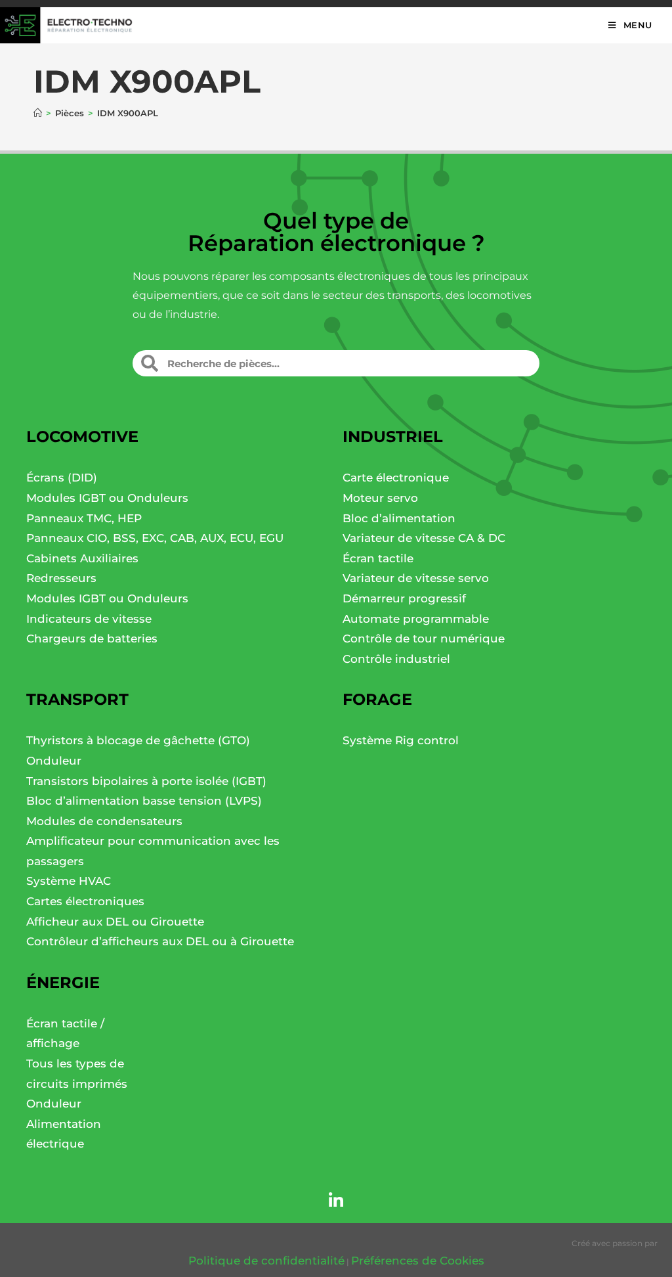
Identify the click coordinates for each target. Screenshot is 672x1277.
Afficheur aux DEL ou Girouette (115, 921)
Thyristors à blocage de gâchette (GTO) (138, 740)
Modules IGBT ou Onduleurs (107, 497)
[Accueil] (37, 113)
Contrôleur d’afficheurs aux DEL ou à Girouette (160, 941)
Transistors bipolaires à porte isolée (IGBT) (146, 781)
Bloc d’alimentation (399, 518)
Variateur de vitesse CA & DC (424, 538)
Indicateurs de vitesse (89, 618)
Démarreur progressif (404, 598)
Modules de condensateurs (104, 821)
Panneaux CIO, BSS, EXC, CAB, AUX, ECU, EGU (155, 538)
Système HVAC (68, 880)
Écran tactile (378, 558)
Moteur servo (380, 497)
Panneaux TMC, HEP (84, 518)
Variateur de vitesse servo (416, 578)
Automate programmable (416, 618)
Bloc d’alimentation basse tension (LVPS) (144, 800)
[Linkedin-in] (336, 1200)
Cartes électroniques (85, 901)
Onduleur (53, 760)
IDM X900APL (127, 113)
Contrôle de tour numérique (424, 638)
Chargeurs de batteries (92, 638)
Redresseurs (61, 578)
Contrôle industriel (396, 658)
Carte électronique (396, 477)
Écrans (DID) (61, 477)
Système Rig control (401, 740)
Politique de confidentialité (266, 1260)
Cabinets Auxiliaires (82, 558)
